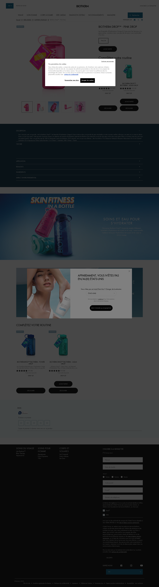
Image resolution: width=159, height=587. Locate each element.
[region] (80, 72)
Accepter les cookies (88, 80)
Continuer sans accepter (107, 61)
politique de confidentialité (71, 74)
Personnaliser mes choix (72, 80)
